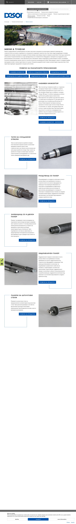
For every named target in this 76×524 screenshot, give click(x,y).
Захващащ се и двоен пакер (17, 76)
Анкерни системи (41, 15)
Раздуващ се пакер (58, 72)
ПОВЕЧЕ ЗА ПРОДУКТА (47, 117)
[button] (14, 2)
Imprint (72, 522)
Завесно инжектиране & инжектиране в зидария (40, 14)
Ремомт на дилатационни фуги (61, 14)
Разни (48, 15)
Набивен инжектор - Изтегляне (51, 122)
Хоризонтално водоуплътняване (49, 12)
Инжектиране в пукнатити (33, 12)
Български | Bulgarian (58, 2)
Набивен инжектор (17, 72)
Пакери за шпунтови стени (59, 76)
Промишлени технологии (59, 9)
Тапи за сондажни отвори (38, 72)
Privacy (68, 522)
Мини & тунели (31, 15)
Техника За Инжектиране (37, 9)
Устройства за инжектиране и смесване (38, 17)
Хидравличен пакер (38, 76)
